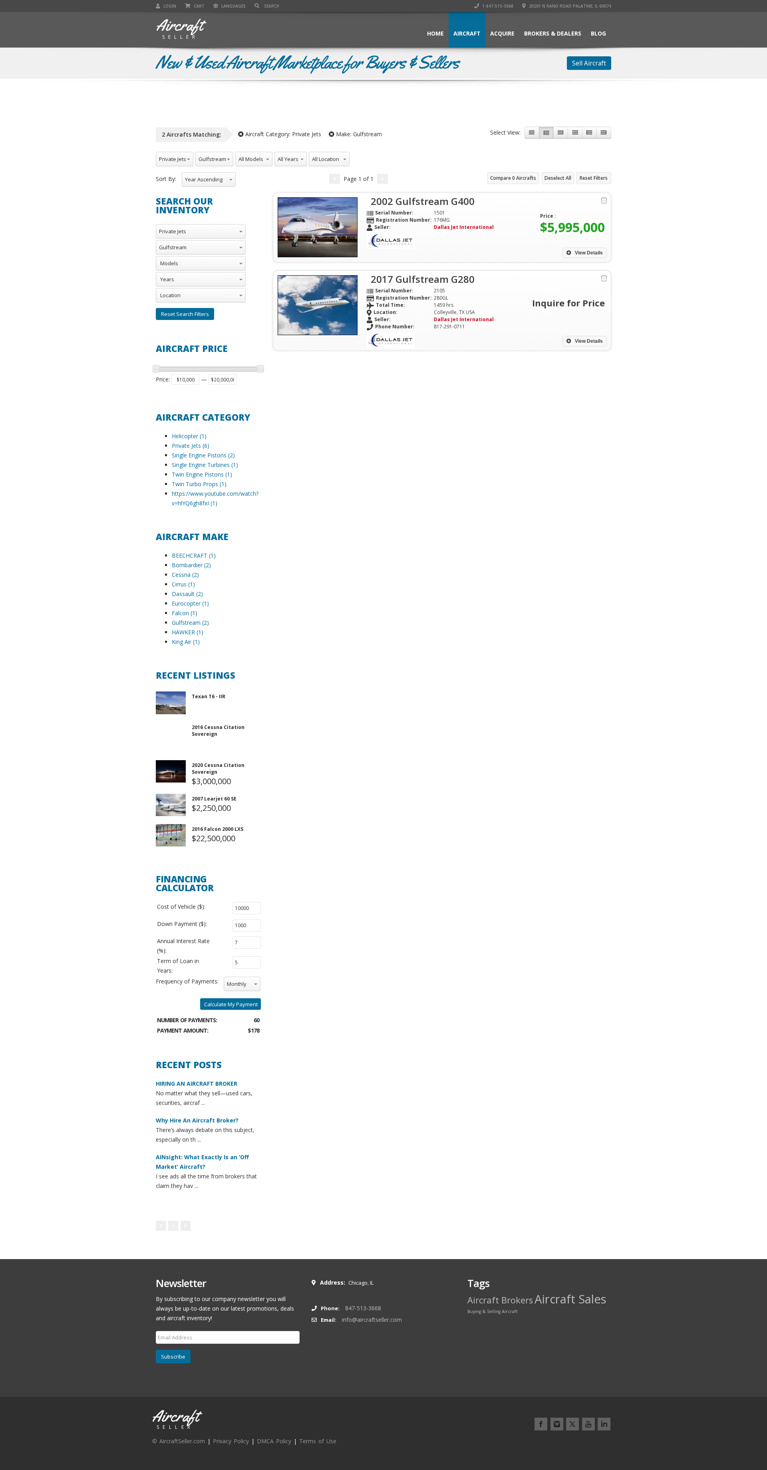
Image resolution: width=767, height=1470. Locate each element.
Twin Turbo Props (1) (199, 484)
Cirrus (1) (183, 584)
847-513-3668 (363, 1308)
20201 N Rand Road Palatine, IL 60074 (569, 6)
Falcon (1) (184, 613)
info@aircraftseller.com (372, 1319)
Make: (358, 134)
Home (435, 33)
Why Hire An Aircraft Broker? (197, 1120)
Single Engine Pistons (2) (203, 455)
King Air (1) (186, 642)
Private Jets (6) (190, 445)
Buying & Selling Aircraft (492, 1311)
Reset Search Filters (185, 314)
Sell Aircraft (589, 63)
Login (169, 6)
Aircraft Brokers (500, 1300)
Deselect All (557, 178)
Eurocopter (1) (190, 603)
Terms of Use (317, 1441)
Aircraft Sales (570, 1299)
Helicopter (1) (189, 436)
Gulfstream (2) (190, 622)
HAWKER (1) (187, 632)
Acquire (502, 33)
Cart (199, 6)
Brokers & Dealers (552, 33)
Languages (233, 6)
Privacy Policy (231, 1441)
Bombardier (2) (191, 565)
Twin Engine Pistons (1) (202, 474)
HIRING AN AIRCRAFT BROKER (196, 1083)
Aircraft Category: (282, 134)
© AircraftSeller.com (178, 1441)
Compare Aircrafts (513, 178)
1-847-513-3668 (497, 6)
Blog (598, 33)
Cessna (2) (185, 574)
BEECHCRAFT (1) (194, 555)
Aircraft (467, 33)
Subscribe (173, 1356)
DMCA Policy (274, 1441)
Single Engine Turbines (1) (205, 465)
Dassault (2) (187, 594)
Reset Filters (594, 178)
